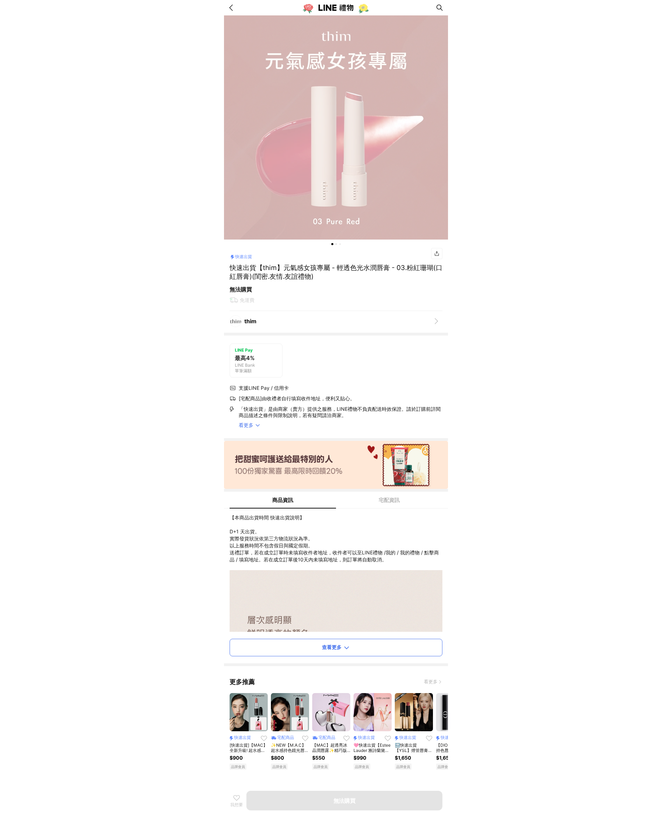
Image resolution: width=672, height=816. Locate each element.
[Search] (440, 8)
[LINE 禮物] (336, 7)
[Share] (436, 253)
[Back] (232, 8)
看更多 (431, 681)
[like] (264, 738)
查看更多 (332, 647)
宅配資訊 (389, 500)
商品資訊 (282, 500)
